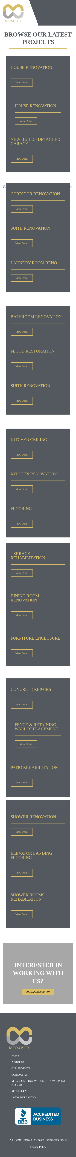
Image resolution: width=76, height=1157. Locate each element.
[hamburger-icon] (67, 13)
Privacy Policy (38, 1146)
